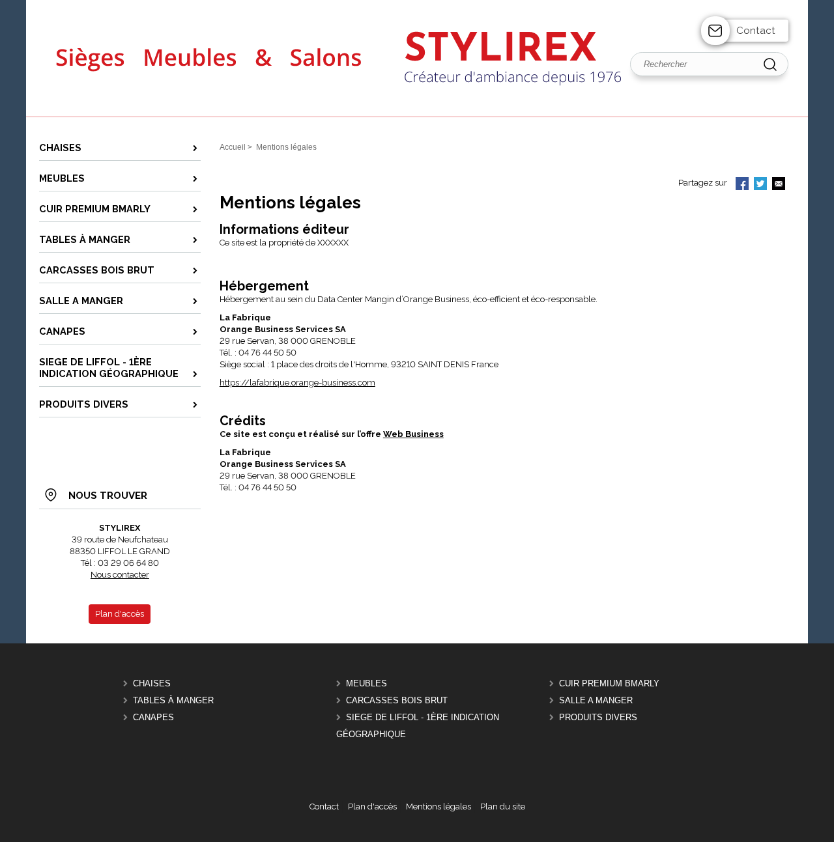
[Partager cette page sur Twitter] (760, 185)
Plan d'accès (372, 806)
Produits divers (598, 717)
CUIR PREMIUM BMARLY (609, 683)
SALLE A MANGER (596, 700)
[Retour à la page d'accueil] (417, 115)
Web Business (413, 434)
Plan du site (502, 806)
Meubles (366, 683)
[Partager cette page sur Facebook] (742, 185)
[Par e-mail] (778, 185)
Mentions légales (438, 806)
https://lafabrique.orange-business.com (297, 382)
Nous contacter (120, 575)
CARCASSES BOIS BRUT (397, 700)
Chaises (152, 683)
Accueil (233, 147)
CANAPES (153, 717)
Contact (755, 30)
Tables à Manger (173, 700)
